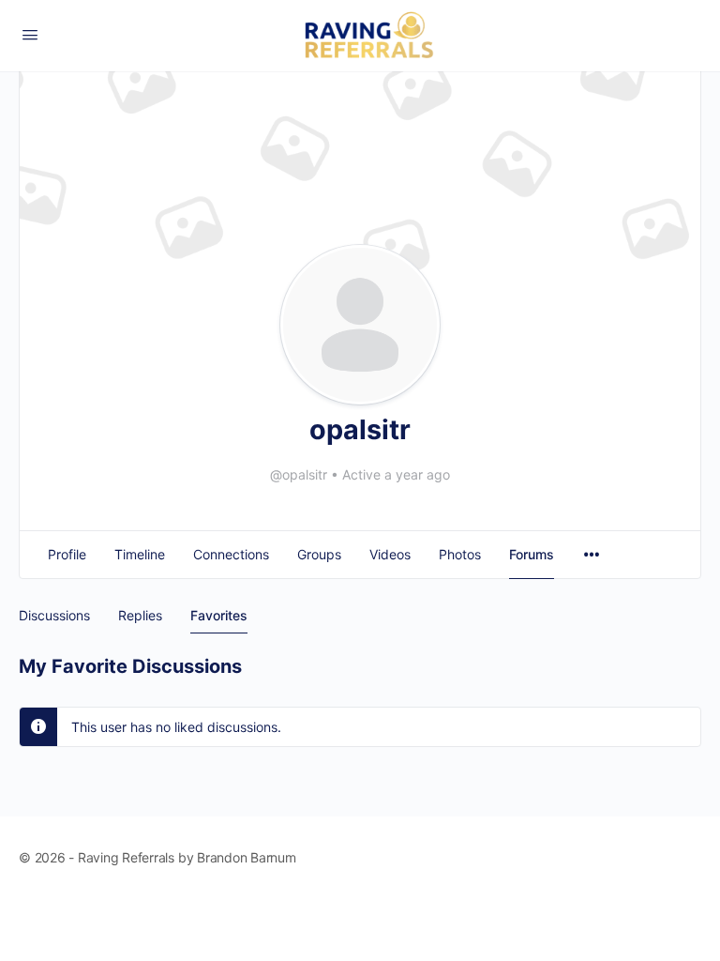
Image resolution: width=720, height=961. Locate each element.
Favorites (219, 615)
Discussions (54, 615)
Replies (140, 615)
